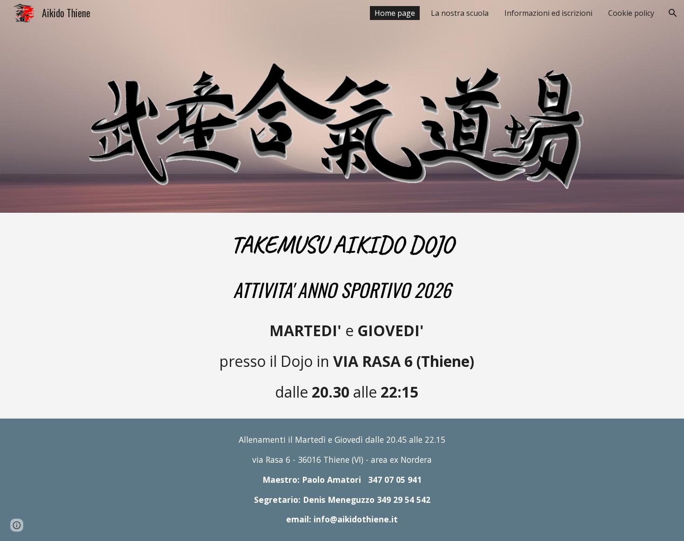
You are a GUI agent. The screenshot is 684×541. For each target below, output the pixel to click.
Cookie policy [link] (631, 13)
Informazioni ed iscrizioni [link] (548, 13)
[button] (673, 13)
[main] (342, 316)
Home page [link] (395, 13)
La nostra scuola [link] (460, 13)
